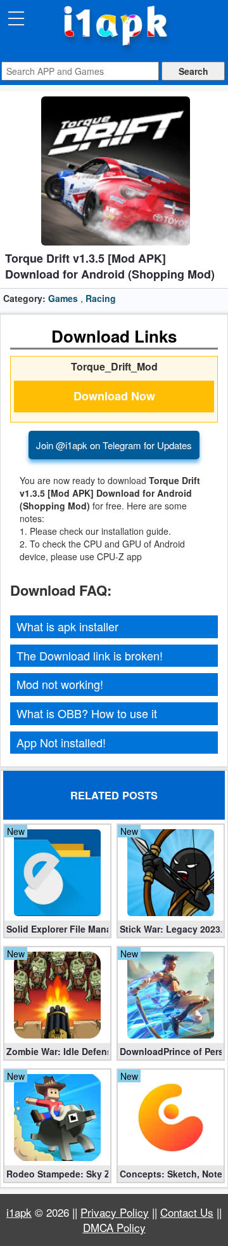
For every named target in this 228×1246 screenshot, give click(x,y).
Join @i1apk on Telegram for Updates (114, 445)
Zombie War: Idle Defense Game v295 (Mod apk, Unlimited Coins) (57, 1051)
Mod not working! (59, 684)
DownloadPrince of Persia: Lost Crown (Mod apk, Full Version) (171, 1051)
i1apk (19, 1212)
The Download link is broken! (89, 655)
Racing (101, 298)
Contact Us (186, 1212)
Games (63, 298)
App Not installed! (61, 742)
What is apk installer (67, 626)
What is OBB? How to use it (86, 713)
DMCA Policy (114, 1227)
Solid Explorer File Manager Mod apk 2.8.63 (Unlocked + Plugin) (57, 928)
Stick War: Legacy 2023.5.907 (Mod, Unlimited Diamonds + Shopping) (171, 928)
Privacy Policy (114, 1212)
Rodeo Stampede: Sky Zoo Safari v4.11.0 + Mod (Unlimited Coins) (57, 1173)
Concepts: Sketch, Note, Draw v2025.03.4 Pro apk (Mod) (171, 1173)
